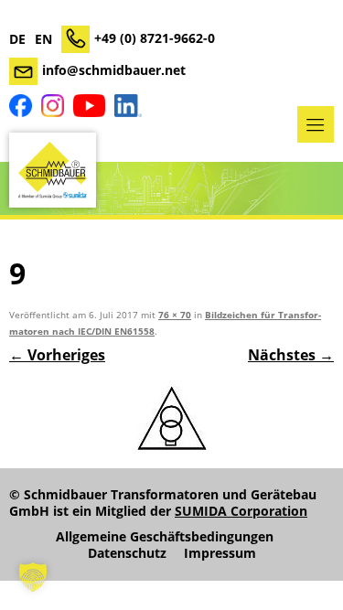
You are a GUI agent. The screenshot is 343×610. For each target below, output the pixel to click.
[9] (171, 418)
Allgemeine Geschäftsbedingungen (164, 536)
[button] (33, 577)
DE (17, 39)
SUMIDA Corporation (241, 510)
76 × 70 (174, 315)
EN (43, 39)
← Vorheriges (57, 355)
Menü (315, 124)
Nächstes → (291, 355)
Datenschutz (127, 553)
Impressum (220, 553)
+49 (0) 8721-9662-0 (154, 38)
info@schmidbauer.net (114, 70)
